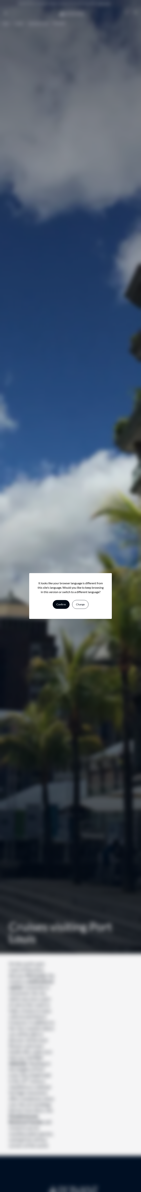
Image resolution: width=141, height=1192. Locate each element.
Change (80, 604)
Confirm (61, 604)
